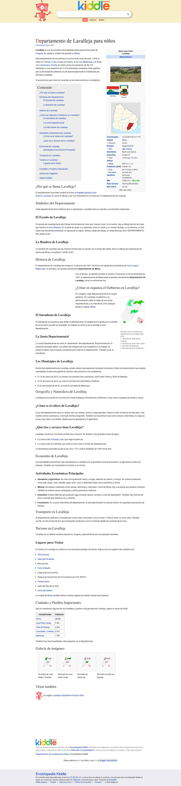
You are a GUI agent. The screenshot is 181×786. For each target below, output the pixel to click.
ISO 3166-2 (111, 186)
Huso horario (112, 183)
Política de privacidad (83, 782)
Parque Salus (43, 581)
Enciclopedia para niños (45, 45)
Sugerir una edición (108, 760)
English (101, 20)
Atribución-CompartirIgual (82, 750)
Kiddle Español (41, 782)
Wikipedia (77, 779)
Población (111, 166)
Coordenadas (112, 137)
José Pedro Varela (43, 623)
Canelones (44, 65)
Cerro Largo (132, 265)
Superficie (111, 155)
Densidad (112, 172)
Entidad (110, 146)
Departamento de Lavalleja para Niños (52, 754)
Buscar (128, 14)
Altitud (110, 160)
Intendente (111, 151)
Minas (124, 140)
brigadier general (84, 192)
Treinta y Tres (50, 61)
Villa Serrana (43, 554)
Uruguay (128, 148)
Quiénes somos (65, 782)
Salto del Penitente (46, 559)
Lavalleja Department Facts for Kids (68, 695)
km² (129, 157)
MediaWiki (113, 779)
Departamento (126, 57)
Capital (110, 140)
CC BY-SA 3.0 (75, 777)
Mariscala (40, 635)
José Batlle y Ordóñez (45, 631)
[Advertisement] (90, 29)
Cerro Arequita (44, 568)
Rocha (70, 61)
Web (85, 20)
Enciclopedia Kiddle (79, 747)
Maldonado (88, 61)
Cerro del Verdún (45, 590)
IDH (108, 180)
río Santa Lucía (57, 439)
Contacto (98, 782)
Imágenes (92, 20)
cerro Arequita (54, 227)
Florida (54, 65)
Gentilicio (111, 175)
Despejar (123, 14)
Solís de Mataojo (43, 627)
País (110, 148)
